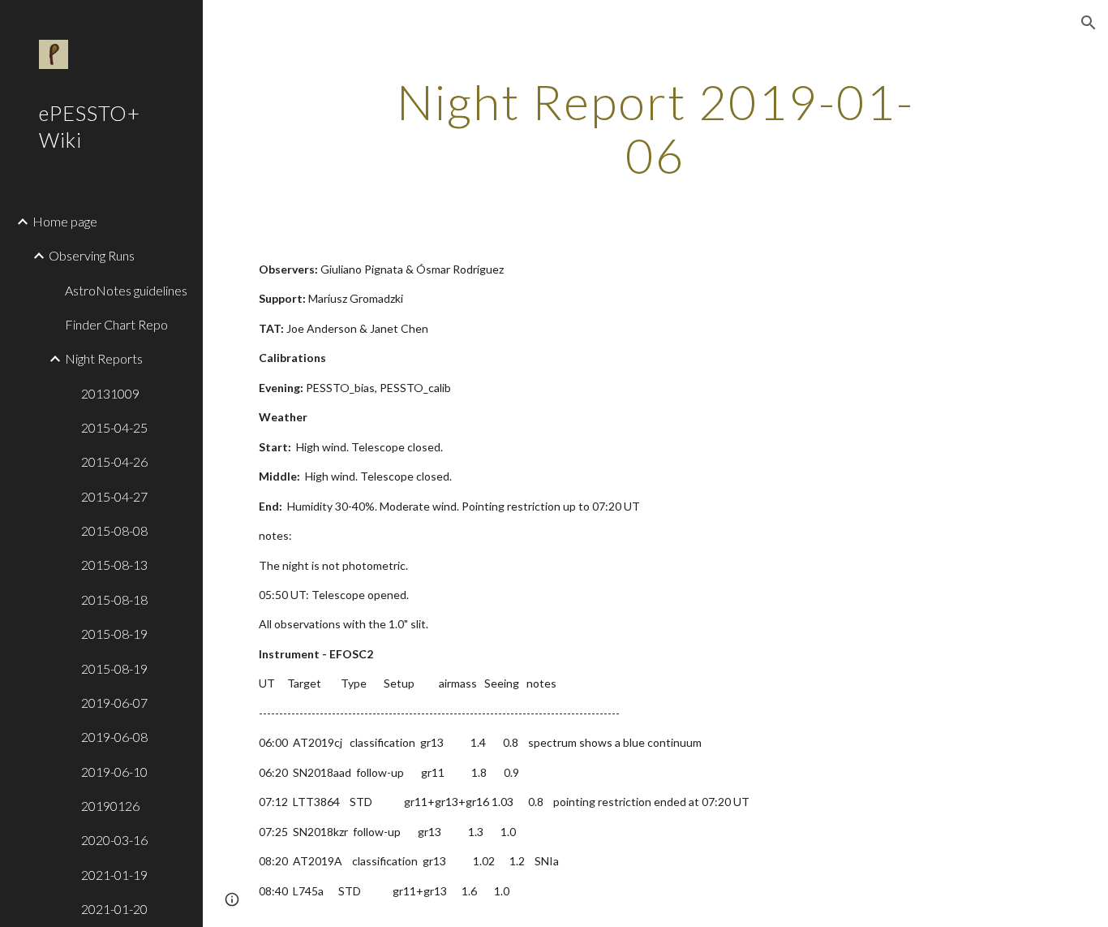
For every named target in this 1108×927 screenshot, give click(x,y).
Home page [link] (64, 221)
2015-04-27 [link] (114, 496)
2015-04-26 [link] (114, 461)
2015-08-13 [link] (114, 564)
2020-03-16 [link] (114, 839)
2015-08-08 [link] (114, 530)
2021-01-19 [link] (114, 874)
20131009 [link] (110, 393)
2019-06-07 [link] (114, 702)
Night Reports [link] (104, 358)
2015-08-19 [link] (114, 633)
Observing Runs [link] (92, 255)
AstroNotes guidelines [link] (126, 290)
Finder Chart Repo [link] (116, 324)
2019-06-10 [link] (114, 771)
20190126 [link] (110, 805)
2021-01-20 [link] (114, 908)
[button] (1088, 22)
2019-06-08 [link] (114, 736)
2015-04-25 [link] (114, 427)
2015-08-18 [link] (114, 599)
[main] (655, 128)
